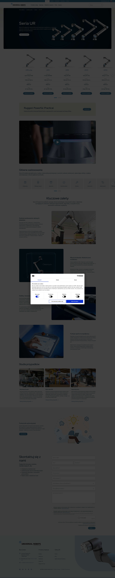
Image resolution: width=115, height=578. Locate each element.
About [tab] (75, 279)
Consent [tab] (39, 279)
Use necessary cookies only (57, 301)
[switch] (50, 297)
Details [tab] (57, 279)
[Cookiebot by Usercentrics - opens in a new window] (78, 276)
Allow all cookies (74, 301)
